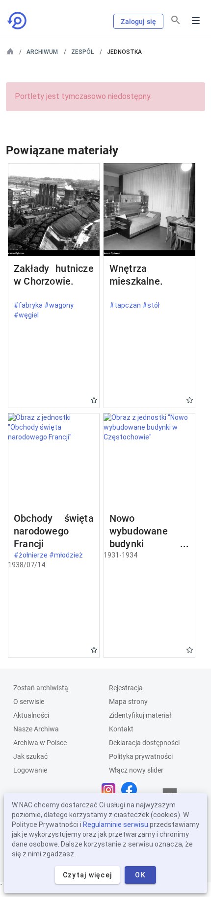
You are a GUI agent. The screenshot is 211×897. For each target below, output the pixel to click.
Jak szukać (30, 756)
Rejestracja (126, 688)
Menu (195, 20)
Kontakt (121, 729)
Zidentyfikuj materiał (140, 715)
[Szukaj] (175, 20)
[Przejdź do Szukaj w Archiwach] (17, 20)
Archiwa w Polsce (40, 743)
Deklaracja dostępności (144, 743)
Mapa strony (128, 701)
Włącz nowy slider (136, 770)
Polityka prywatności (141, 756)
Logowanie (30, 770)
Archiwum (42, 51)
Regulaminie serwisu (115, 824)
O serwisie (28, 701)
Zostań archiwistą (40, 688)
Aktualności (31, 715)
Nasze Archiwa (36, 729)
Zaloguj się (138, 21)
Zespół (82, 51)
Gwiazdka (94, 400)
